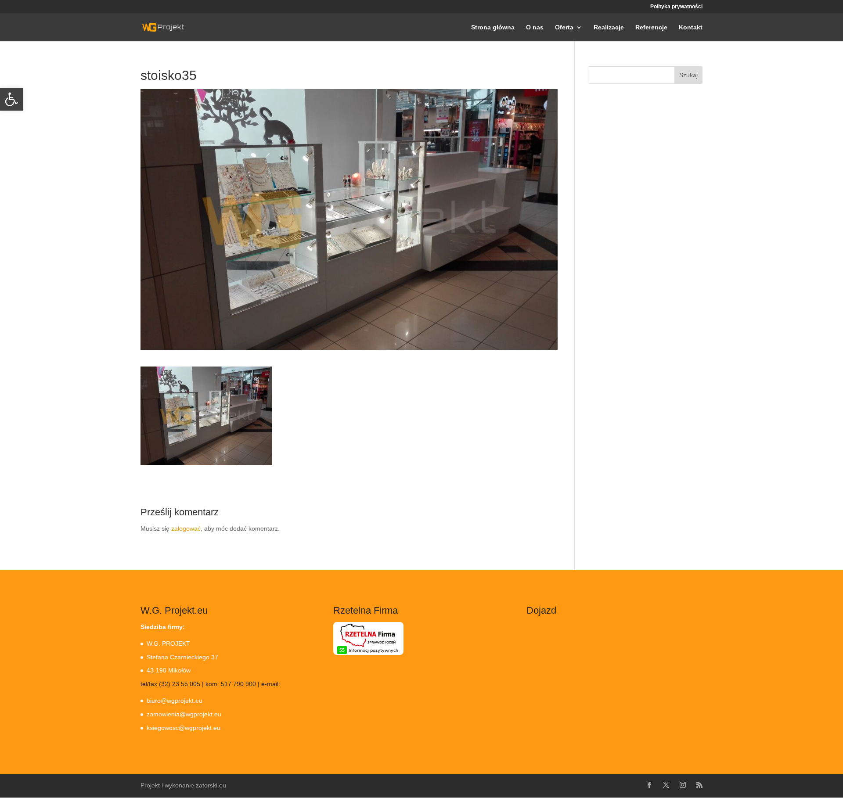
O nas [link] (535, 27)
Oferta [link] (564, 27)
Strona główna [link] (493, 27)
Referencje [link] (651, 27)
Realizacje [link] (609, 27)
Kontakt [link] (690, 27)
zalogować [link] (186, 528)
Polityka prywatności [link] (676, 7)
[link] (11, 99)
